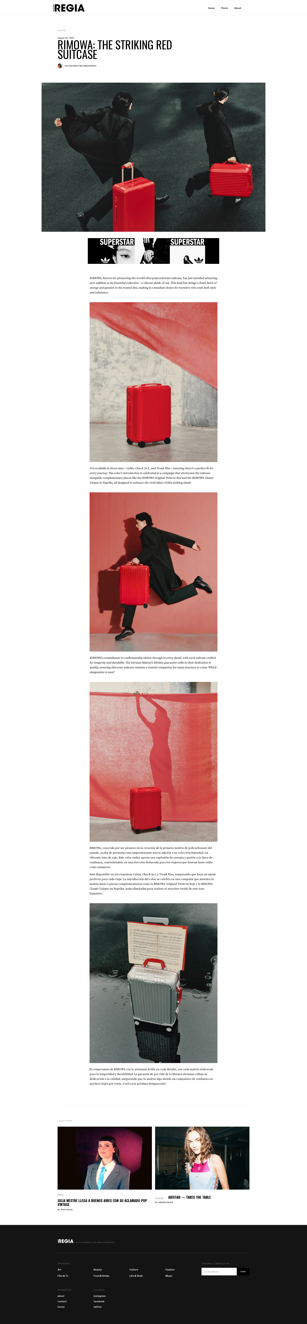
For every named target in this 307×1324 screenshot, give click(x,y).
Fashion (159, 1198)
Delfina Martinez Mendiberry (81, 66)
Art (59, 1269)
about (61, 1296)
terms (61, 1306)
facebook (99, 1301)
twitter (98, 1306)
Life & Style (136, 1275)
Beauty (98, 1269)
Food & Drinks (101, 1275)
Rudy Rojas (67, 1210)
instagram (100, 1296)
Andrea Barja (165, 1202)
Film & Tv (63, 1275)
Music (61, 1195)
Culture (134, 1269)
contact (62, 1301)
